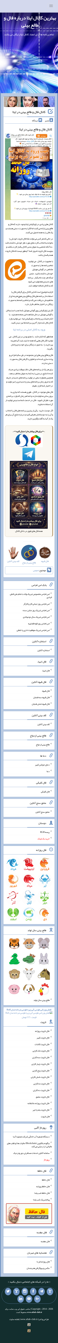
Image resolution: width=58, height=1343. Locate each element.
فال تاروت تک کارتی (41, 1050)
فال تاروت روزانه (42, 1031)
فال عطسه (45, 1241)
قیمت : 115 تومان (29, 1013)
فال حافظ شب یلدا (42, 1193)
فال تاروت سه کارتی (41, 1057)
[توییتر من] (8, 1291)
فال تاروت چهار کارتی (40, 1064)
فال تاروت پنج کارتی (41, 1070)
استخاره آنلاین (43, 650)
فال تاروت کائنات (42, 1044)
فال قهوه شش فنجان (41, 704)
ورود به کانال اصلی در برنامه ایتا (29, 329)
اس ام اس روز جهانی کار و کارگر (36, 603)
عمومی (36, 570)
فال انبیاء (46, 670)
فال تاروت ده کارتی (41, 1090)
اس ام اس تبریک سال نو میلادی (36, 617)
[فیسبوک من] (33, 1291)
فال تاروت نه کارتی (41, 1083)
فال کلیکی (45, 791)
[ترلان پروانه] (29, 102)
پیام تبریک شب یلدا (41, 1199)
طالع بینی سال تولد (42, 1000)
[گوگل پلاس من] (37, 1299)
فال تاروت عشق (43, 1096)
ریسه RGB (45, 832)
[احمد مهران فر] (46, 102)
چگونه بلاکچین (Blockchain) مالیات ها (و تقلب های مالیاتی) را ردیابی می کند (29, 1145)
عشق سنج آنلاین (42, 811)
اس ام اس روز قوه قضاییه (39, 623)
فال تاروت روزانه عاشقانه (39, 1103)
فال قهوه (46, 690)
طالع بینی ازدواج (43, 744)
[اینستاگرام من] (25, 1291)
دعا (48, 771)
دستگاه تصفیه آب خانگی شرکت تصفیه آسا (31, 1136)
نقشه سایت (14, 1319)
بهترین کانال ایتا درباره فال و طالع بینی (30, 21)
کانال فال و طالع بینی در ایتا (28, 112)
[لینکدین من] (20, 1299)
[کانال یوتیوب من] (29, 1299)
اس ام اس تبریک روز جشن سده (36, 610)
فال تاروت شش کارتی (40, 1077)
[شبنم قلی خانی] (12, 102)
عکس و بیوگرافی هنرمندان (38, 1268)
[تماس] (16, 1291)
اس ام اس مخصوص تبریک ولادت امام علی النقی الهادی (31, 595)
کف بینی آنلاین (43, 724)
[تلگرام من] (41, 1291)
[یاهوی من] (50, 1291)
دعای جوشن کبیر (42, 764)
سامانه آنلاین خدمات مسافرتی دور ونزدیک (31, 1153)
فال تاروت (45, 1116)
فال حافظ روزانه (43, 1186)
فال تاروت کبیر (43, 1037)
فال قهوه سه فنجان (41, 697)
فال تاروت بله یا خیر (41, 1110)
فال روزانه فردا (43, 1261)
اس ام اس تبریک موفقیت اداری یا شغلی (33, 630)
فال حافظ (46, 1180)
